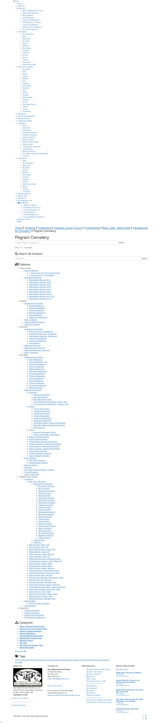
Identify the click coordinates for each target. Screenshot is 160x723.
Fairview (26, 50)
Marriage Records (31, 270)
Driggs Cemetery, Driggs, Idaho (40, 566)
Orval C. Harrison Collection (39, 603)
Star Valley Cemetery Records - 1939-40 (39, 470)
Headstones (22, 158)
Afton (24, 36)
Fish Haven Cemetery (46, 498)
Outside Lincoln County (68, 228)
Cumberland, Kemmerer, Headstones (43, 334)
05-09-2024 (120, 710)
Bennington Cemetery (46, 486)
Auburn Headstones (36, 366)
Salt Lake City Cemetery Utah (31, 645)
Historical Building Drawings (34, 322)
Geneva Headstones (36, 310)
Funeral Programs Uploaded (127, 709)
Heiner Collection (29, 137)
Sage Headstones (35, 315)
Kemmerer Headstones (37, 341)
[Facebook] (18, 221)
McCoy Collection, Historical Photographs (44, 448)
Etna (24, 81)
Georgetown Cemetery (46, 502)
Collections (22, 123)
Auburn (25, 43)
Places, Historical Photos (38, 439)
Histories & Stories (93, 695)
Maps (71, 660)
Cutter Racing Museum (31, 20)
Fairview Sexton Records (38, 463)
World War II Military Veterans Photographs (50, 423)
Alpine (25, 74)
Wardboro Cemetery (45, 535)
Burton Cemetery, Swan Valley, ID (41, 554)
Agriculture (33, 392)
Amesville (26, 41)
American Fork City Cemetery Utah (33, 629)
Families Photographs (42, 413)
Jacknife (26, 95)
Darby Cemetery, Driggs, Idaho (40, 563)
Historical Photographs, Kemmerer (37, 350)
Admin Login (91, 679)
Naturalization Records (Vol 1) (40, 280)
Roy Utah (23, 643)
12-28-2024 (120, 703)
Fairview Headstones (37, 373)
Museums (21, 8)
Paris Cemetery (44, 521)
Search (121, 242)
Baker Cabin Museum (31, 13)
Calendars (26, 128)
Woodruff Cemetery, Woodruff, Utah (42, 598)
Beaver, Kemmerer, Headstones (41, 331)
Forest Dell (27, 85)
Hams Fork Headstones (38, 338)
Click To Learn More (20, 698)
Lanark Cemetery (44, 507)
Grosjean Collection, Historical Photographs (45, 444)
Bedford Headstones (36, 369)
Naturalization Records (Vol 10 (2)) (42, 296)
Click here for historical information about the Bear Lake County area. (99, 701)
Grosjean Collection (30, 135)
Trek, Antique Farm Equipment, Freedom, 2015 (51, 404)
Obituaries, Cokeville (32, 324)
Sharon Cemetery (45, 528)
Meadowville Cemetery (46, 512)
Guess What (29, 212)
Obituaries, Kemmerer (32, 345)
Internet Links (28, 144)
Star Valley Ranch (29, 104)
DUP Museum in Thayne (32, 22)
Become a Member (93, 674)
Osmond (26, 99)
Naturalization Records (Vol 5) (40, 289)
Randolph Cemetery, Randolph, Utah (42, 582)
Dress (32, 660)
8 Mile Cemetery (44, 538)
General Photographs (42, 395)
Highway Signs (39, 540)
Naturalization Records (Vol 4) (40, 287)
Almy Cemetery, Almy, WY (38, 547)
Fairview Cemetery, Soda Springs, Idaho (44, 570)
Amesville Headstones (37, 364)
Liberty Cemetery (44, 509)
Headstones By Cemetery (33, 357)
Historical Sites (28, 139)
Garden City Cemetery (46, 500)
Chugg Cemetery (44, 493)
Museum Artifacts (24, 193)
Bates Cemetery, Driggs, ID (39, 552)
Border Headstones (36, 305)
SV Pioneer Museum (30, 29)
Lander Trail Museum (30, 24)
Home (20, 3)
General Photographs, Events (45, 432)
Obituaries (22, 114)
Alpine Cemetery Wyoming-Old (32, 626)
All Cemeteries (28, 34)
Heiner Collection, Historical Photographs (44, 446)
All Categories (19, 651)
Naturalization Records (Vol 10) (40, 294)
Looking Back (28, 149)
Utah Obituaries (30, 606)
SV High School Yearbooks (34, 615)
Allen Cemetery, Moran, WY (39, 545)
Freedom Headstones (37, 376)
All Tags (17, 662)
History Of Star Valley (30, 142)
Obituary (76, 660)
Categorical (27, 130)
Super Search (25, 219)
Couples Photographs (42, 411)
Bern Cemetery (44, 488)
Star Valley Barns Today (42, 399)
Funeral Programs (31, 210)
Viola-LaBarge (34, 343)
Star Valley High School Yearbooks (35, 153)
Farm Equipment (41, 660)
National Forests (26, 640)
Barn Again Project (41, 397)
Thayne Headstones (36, 383)
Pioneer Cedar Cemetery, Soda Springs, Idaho (46, 577)
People (31, 406)
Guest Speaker (53, 660)
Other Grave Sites (29, 64)
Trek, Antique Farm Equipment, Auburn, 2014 (50, 402)
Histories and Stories (32, 610)
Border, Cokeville (30, 320)
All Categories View (25, 200)
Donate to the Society (94, 671)
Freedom (26, 53)
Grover (25, 55)
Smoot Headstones (36, 380)
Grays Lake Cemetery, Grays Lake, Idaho (44, 573)
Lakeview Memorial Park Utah (31, 636)
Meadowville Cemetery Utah (31, 638)
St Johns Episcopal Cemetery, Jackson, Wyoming (47, 587)
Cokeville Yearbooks (30, 132)
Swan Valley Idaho (27, 647)
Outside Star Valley (25, 121)
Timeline (26, 156)
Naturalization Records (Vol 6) (40, 291)
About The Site (30, 205)
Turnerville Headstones (37, 385)
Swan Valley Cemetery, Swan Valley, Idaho (44, 589)
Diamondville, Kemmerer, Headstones (43, 336)
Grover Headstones (36, 378)
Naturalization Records (32, 277)
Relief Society (96, 660)
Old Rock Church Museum (32, 27)
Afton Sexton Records (37, 460)
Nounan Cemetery (45, 516)
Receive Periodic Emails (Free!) (98, 669)
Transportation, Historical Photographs (43, 441)
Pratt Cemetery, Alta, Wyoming (40, 580)
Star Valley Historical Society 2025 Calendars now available (129, 700)
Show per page (23, 247)
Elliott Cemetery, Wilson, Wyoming (41, 568)
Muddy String (27, 97)
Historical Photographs (26, 116)
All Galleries (90, 693)
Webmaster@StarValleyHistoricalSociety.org (64, 695)
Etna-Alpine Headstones (38, 371)
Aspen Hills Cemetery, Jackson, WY (42, 549)
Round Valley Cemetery (47, 526)
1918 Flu (18, 660)
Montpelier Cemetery (46, 514)
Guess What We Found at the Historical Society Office (128, 681)
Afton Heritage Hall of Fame (33, 10)
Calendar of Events (32, 207)
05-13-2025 (120, 693)
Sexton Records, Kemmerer (34, 348)
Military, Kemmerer (31, 352)
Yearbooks (105, 660)
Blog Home (90, 676)
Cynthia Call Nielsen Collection (40, 453)
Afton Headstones (35, 359)
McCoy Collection (29, 151)
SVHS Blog (24, 203)
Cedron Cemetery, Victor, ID (39, 556)
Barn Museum (28, 15)
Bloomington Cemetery (46, 491)
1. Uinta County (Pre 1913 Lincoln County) (44, 273)
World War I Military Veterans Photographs (49, 425)
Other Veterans (39, 427)
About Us (21, 6)
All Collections (91, 688)
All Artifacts (22, 198)
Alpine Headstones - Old (38, 362)
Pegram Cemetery (45, 523)
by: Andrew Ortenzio (123, 685)
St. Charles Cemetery (46, 533)
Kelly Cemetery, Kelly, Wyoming (40, 575)
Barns (25, 125)
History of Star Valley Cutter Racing (47, 434)
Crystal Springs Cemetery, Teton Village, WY (45, 561)
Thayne (25, 60)
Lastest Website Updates (34, 217)
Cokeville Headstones (37, 308)
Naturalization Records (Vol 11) (40, 298)
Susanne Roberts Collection (39, 455)
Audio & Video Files (31, 474)
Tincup (25, 109)
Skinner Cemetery (45, 531)
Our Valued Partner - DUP (96, 681)
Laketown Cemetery (45, 505)
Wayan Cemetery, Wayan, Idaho (41, 596)
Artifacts (30, 228)
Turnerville (26, 62)
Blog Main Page (122, 669)
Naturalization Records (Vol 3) (40, 284)
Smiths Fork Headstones (38, 317)
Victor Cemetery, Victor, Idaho (40, 591)
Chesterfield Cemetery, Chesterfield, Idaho (45, 559)
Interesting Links (19, 705)
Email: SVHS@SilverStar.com (58, 679)
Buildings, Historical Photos (39, 437)
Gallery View (22, 196)
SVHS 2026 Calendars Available (128, 672)
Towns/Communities (25, 67)
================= (94, 683)
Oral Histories (85, 660)
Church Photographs (41, 409)
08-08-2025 (120, 674)
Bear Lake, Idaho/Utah (116, 228)
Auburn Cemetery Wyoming (31, 631)
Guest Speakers (30, 214)
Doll (28, 660)
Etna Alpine (27, 48)
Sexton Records (30, 458)
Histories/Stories (24, 118)
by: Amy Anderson (122, 676)
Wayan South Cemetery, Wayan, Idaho (43, 594)
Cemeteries (22, 31)
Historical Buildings (27, 633)
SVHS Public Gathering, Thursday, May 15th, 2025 (129, 691)
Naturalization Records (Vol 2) (40, 282)
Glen (24, 90)
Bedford (25, 46)
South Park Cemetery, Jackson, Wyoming (44, 584)
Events (31, 430)
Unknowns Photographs (42, 420)
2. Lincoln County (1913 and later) (41, 275)
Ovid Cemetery (44, 519)
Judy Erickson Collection (32, 146)
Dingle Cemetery (44, 495)
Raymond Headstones (37, 313)
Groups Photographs (41, 416)
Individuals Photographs (43, 418)
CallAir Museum (28, 17)
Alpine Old (26, 39)
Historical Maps (30, 601)
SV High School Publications (34, 617)
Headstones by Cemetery (33, 303)
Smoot (25, 57)
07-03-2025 (120, 684)
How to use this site (55, 686)
